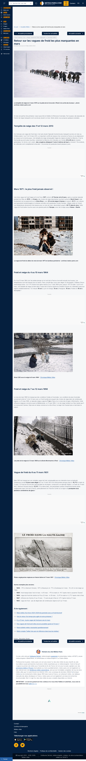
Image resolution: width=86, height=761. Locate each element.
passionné (54, 656)
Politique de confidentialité (48, 751)
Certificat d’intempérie (21, 726)
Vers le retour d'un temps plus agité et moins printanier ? (34, 616)
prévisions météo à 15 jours (24, 668)
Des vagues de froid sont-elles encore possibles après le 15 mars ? (38, 624)
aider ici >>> (33, 684)
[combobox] (21, 3)
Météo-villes (18, 729)
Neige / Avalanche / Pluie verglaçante (36, 37)
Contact (72, 3)
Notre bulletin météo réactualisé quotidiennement (32, 627)
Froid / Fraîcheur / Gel (20, 37)
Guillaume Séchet (35, 656)
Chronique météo (51, 37)
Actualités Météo (25, 27)
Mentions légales (33, 751)
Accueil (16, 27)
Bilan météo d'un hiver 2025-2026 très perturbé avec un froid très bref (39, 613)
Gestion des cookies (64, 751)
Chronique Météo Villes (47, 377)
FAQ (15, 732)
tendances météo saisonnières (39, 670)
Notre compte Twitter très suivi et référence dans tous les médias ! (38, 631)
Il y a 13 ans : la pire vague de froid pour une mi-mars (33, 620)
